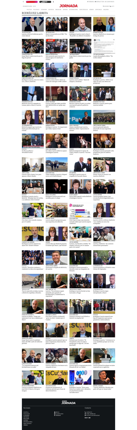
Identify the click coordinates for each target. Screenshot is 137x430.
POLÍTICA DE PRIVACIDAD (93, 415)
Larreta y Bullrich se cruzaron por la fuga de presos (103, 35)
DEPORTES (51, 9)
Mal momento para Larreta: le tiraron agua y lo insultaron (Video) (55, 57)
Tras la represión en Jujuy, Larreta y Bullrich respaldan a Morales (32, 292)
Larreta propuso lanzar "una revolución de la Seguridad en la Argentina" (103, 198)
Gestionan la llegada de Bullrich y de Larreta (56, 268)
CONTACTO (89, 412)
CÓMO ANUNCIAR (90, 414)
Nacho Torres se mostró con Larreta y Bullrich (102, 175)
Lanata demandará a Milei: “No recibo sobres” (103, 57)
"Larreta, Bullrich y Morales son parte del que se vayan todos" (103, 388)
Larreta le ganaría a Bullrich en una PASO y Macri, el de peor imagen (31, 389)
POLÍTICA (29, 9)
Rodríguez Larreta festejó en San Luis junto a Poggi (79, 292)
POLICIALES (36, 9)
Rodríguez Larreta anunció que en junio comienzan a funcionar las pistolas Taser (56, 341)
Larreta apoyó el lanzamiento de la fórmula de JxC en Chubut (80, 366)
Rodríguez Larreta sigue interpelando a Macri (100, 292)
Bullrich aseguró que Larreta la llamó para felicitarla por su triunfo (31, 128)
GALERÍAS (106, 9)
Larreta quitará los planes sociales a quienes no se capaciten (104, 366)
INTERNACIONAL (73, 9)
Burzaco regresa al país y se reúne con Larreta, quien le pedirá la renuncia (80, 105)
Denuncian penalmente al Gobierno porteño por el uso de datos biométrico (55, 389)
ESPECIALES (98, 9)
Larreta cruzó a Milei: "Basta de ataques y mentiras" (79, 80)
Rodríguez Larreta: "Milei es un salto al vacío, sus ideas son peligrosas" (103, 81)
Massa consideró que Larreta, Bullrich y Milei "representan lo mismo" (79, 128)
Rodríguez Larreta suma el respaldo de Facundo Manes (78, 175)
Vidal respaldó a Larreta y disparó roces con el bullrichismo (56, 175)
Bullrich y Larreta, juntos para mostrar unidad (102, 104)
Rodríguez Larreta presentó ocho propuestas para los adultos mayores (103, 152)
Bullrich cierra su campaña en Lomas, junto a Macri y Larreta (31, 104)
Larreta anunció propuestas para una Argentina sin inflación (56, 221)
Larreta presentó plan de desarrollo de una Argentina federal (102, 128)
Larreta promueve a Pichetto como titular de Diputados (104, 268)
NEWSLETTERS (100, 1)
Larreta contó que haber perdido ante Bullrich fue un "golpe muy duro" (56, 105)
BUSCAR (106, 6)
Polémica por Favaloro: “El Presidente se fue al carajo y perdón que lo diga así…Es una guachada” (79, 342)
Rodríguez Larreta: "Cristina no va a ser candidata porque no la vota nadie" (104, 341)
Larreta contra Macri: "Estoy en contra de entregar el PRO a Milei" (56, 80)
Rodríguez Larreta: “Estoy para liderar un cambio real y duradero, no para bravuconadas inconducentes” (80, 389)
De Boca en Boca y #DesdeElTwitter (27, 151)
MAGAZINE (58, 9)
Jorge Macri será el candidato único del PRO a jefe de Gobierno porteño (32, 341)
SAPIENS (65, 9)
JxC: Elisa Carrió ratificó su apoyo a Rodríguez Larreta (56, 151)
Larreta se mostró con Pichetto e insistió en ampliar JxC (79, 317)
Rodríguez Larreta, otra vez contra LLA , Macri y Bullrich (32, 80)
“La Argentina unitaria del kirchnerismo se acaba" (30, 366)
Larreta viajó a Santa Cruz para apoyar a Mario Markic (31, 175)
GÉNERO (91, 9)
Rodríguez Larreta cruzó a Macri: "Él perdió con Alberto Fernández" (80, 35)
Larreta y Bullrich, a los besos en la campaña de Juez (56, 366)
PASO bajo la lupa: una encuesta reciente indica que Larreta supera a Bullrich (80, 221)
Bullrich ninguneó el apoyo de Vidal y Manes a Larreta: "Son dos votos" (79, 152)
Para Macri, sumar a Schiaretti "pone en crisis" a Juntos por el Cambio (55, 318)
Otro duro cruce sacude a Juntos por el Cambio (32, 221)
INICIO (57, 412)
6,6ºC (112, 6)
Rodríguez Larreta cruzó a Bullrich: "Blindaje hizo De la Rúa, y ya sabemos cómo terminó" (32, 198)
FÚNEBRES (91, 1)
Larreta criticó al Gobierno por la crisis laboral (32, 35)
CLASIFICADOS (110, 1)
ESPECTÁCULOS (83, 9)
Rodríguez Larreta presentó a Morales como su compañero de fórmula (79, 269)
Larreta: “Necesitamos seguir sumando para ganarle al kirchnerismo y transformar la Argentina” (55, 293)
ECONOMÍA (44, 9)
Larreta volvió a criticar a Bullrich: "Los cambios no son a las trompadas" (104, 221)
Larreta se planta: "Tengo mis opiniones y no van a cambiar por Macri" (32, 318)
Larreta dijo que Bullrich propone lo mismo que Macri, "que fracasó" (56, 244)
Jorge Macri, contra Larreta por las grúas (80, 57)
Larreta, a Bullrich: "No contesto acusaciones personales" (103, 244)
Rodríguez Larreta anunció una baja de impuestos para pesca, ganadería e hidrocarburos (103, 318)
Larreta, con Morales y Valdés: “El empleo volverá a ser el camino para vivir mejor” (79, 245)
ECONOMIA (26, 415)
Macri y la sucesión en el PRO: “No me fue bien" (56, 35)
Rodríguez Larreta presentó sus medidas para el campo (55, 197)
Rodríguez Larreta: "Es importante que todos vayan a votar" (56, 128)
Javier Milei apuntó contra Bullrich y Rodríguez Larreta (80, 197)
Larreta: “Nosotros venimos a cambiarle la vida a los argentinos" (33, 268)
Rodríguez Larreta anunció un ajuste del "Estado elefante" (31, 244)
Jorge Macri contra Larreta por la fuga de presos (32, 57)
